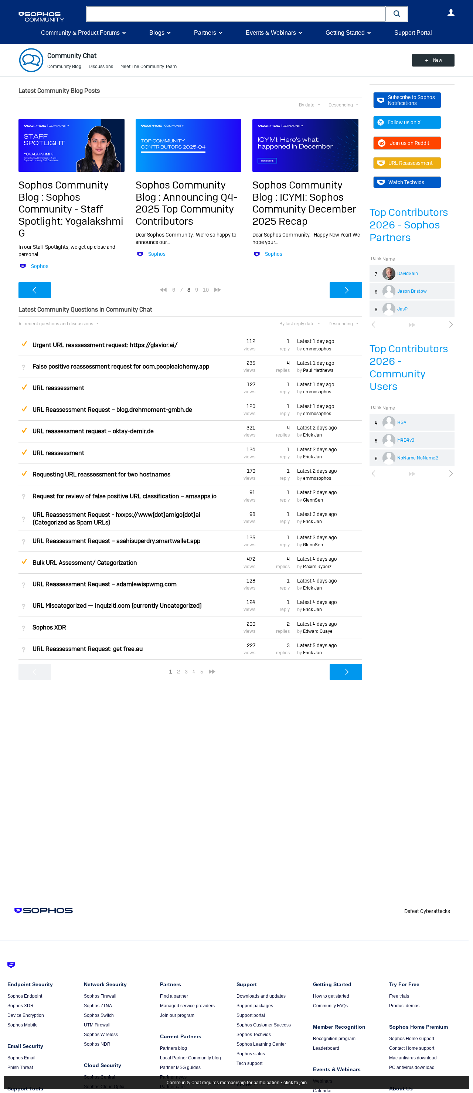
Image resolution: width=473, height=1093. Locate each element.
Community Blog (64, 66)
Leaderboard (326, 1048)
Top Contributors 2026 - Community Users (409, 367)
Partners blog (173, 1048)
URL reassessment (58, 388)
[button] (397, 13)
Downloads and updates (261, 996)
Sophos (39, 266)
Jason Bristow (412, 291)
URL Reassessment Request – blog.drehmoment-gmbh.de (112, 410)
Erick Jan (312, 435)
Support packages (254, 1005)
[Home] (50, 17)
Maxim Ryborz (317, 567)
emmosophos (317, 349)
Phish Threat (20, 1067)
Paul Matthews (318, 370)
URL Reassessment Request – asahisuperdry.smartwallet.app (116, 541)
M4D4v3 (405, 440)
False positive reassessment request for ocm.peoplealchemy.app (121, 366)
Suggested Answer (24, 343)
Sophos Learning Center (261, 1044)
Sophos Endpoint (24, 996)
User (451, 12)
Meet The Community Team (148, 66)
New (437, 60)
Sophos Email (21, 1057)
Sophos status (250, 1053)
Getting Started (345, 33)
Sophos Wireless (101, 1034)
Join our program (177, 1015)
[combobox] (235, 14)
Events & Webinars (271, 33)
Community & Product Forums (80, 33)
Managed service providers (187, 1005)
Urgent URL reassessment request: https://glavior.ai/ (105, 345)
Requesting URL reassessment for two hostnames (101, 474)
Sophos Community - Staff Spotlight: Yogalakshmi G (70, 215)
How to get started (331, 996)
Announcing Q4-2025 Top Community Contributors (187, 209)
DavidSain (407, 273)
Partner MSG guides (180, 1067)
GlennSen (313, 500)
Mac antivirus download (413, 1057)
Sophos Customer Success (263, 1025)
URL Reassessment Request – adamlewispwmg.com (105, 584)
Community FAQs (330, 1005)
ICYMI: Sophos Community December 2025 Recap (304, 209)
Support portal (250, 1015)
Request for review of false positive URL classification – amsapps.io (125, 496)
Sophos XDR (49, 627)
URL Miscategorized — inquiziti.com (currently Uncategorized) (117, 606)
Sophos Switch (99, 1015)
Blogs (156, 33)
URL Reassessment (410, 163)
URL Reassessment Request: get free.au (88, 649)
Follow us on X (404, 122)
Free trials (399, 996)
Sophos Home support (411, 1038)
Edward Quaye (318, 631)
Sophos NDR (97, 1044)
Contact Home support (411, 1048)
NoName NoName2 (417, 458)
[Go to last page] (412, 325)
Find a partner (174, 996)
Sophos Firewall (100, 996)
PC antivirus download (412, 1067)
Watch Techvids (406, 182)
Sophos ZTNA (98, 1005)
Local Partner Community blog (190, 1057)
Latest (315, 341)
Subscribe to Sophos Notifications (411, 100)
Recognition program (334, 1038)
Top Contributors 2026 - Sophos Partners (409, 225)
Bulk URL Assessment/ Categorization (85, 563)
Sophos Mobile (22, 1025)
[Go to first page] (163, 289)
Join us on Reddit (409, 143)
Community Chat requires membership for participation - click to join (237, 1083)
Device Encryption (25, 1015)
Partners (205, 33)
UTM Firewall (97, 1025)
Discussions (101, 66)
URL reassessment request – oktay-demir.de (93, 431)
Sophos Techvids (253, 1034)
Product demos (404, 1005)
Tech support (249, 1063)
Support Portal (413, 33)
